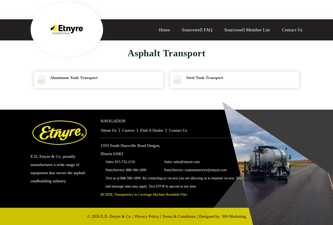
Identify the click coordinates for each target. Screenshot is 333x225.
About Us (108, 130)
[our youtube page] (34, 189)
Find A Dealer (151, 130)
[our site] (67, 29)
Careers (128, 130)
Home (164, 29)
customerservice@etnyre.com (206, 170)
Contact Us (292, 29)
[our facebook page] (41, 189)
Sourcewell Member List (247, 29)
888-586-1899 (136, 170)
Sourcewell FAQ (197, 29)
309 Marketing (234, 216)
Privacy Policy (147, 216)
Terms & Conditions (179, 216)
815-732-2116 (125, 162)
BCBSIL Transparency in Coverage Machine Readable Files (144, 194)
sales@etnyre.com (187, 162)
